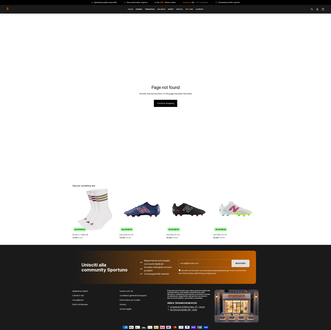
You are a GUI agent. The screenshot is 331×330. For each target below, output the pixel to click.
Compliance (78, 300)
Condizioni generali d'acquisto (133, 295)
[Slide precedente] (76, 209)
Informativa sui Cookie (130, 300)
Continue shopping (165, 103)
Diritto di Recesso (80, 304)
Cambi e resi (78, 295)
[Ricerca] (312, 9)
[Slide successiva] (114, 209)
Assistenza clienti (80, 291)
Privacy (123, 304)
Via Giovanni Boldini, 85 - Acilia (183, 309)
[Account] (317, 9)
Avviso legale (125, 309)
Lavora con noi (126, 291)
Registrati (240, 263)
